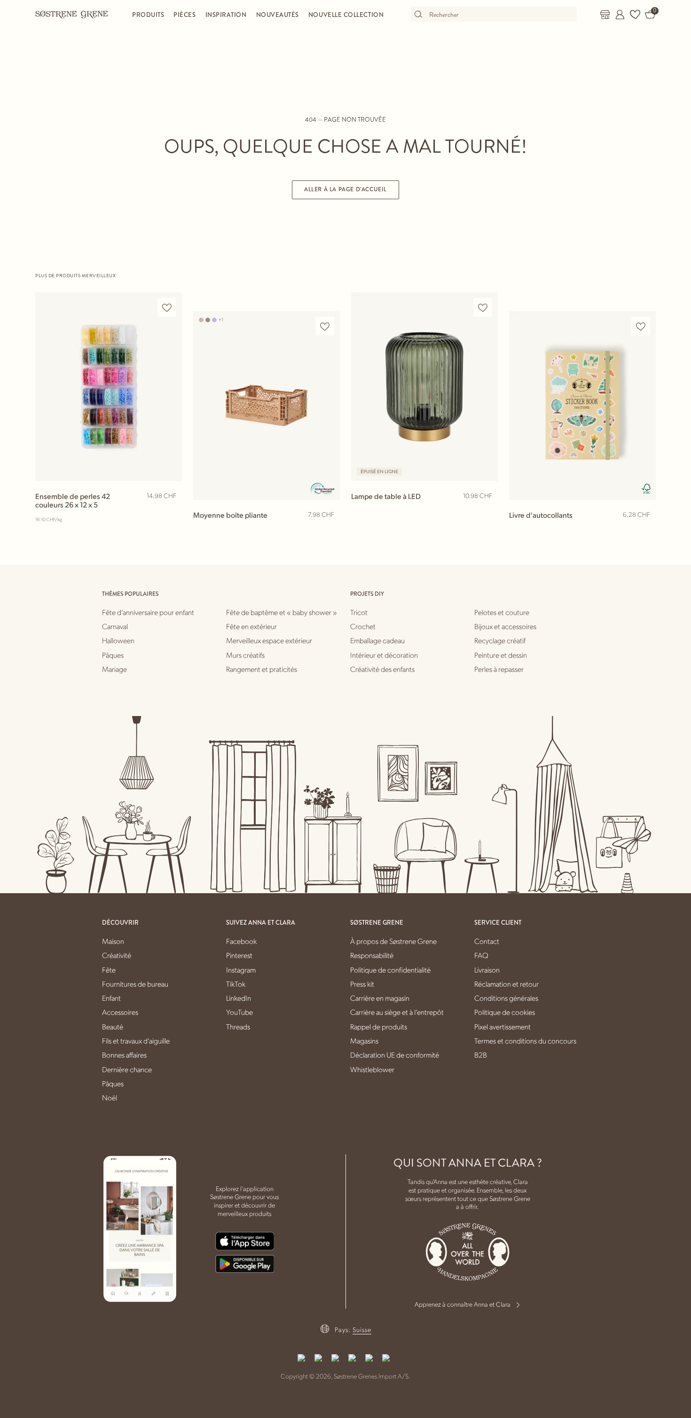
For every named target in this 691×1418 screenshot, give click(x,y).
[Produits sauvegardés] (635, 14)
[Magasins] (605, 14)
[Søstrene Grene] (72, 14)
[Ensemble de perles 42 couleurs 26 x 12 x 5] (108, 386)
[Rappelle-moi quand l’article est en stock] (486, 512)
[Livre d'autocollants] (582, 405)
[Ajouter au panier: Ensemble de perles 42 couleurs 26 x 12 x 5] (170, 511)
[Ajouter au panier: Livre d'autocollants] (644, 530)
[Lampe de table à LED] (424, 386)
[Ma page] (620, 14)
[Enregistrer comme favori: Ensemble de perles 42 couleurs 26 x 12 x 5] (167, 307)
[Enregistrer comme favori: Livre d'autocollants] (640, 326)
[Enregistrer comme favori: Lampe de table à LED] (482, 307)
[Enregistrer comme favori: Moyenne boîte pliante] (325, 326)
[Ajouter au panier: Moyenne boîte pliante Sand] (328, 530)
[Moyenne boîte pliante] (266, 405)
